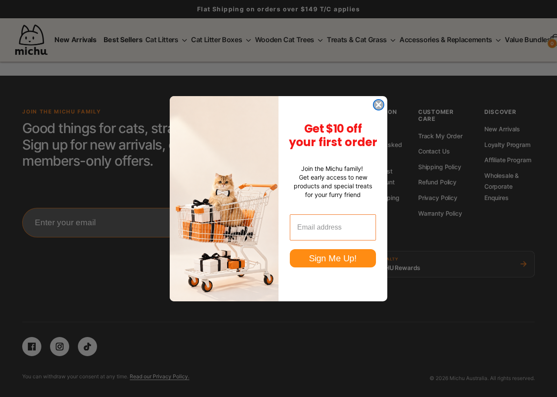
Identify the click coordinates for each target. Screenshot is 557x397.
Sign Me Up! (333, 258)
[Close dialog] (378, 105)
